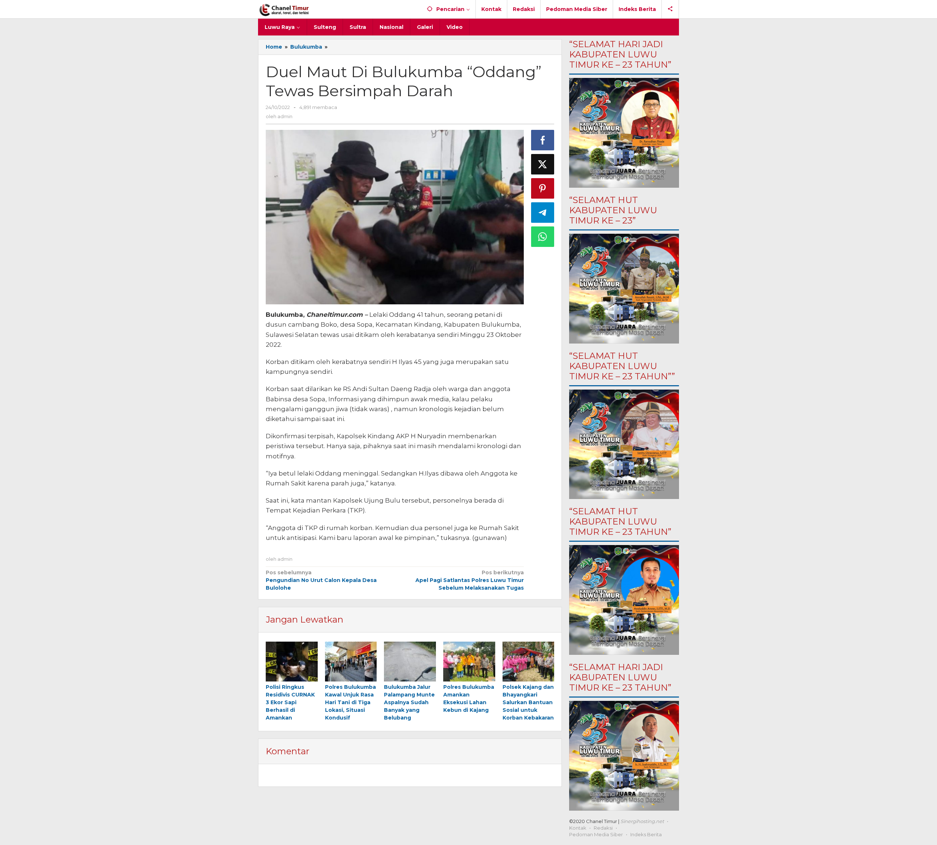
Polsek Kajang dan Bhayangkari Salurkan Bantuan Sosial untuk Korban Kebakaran (528, 702)
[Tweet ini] (543, 164)
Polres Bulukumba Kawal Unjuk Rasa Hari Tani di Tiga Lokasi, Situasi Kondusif (350, 702)
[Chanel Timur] (284, 9)
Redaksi (603, 828)
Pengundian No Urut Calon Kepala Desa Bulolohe (321, 580)
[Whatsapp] (543, 236)
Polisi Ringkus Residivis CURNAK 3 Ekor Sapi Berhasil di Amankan (290, 702)
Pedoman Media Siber (596, 834)
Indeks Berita (646, 834)
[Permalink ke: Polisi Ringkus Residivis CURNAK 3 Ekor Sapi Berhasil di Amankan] (292, 661)
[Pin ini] (543, 188)
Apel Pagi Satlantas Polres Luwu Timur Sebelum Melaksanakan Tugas (469, 580)
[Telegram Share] (543, 212)
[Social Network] (670, 9)
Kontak (577, 828)
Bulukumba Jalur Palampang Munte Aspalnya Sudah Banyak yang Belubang (409, 702)
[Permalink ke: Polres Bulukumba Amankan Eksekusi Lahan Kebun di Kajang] (469, 661)
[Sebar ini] (543, 140)
